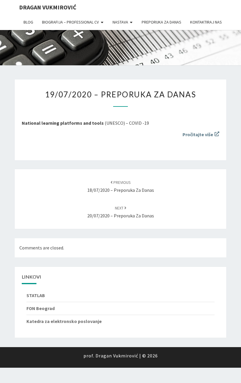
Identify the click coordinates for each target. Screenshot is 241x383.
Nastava (120, 22)
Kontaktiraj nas (206, 22)
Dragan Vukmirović (47, 7)
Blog (28, 22)
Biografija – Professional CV (70, 22)
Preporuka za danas (161, 22)
